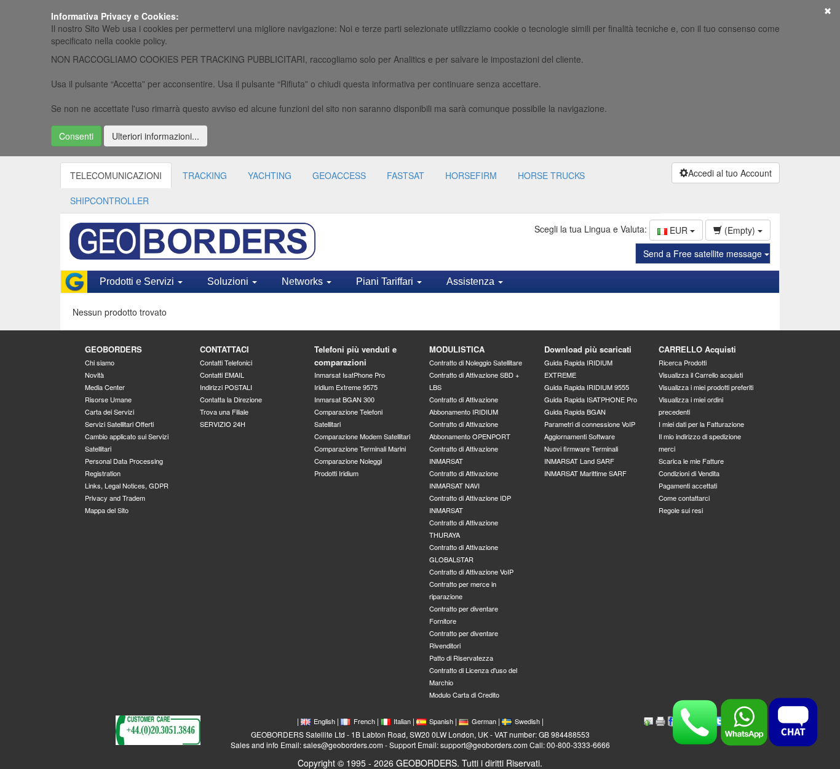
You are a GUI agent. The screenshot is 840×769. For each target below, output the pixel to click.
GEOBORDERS (113, 349)
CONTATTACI (224, 349)
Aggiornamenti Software (579, 436)
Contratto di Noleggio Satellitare (475, 362)
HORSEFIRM (471, 175)
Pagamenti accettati (688, 485)
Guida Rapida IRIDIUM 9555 (586, 387)
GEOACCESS (339, 175)
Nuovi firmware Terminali (581, 448)
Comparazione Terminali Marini (360, 448)
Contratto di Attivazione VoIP (471, 571)
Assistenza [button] (471, 281)
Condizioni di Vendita (689, 473)
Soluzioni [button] (229, 281)
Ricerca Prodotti (683, 362)
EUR (678, 230)
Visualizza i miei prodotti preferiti (706, 387)
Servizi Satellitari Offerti (119, 424)
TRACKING (205, 175)
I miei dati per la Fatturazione (701, 424)
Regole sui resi (681, 510)
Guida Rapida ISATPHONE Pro (590, 399)
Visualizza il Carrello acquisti (701, 375)
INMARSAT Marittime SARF (585, 473)
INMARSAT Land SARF (579, 461)
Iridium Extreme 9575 (346, 387)
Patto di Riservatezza (461, 658)
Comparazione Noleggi (348, 461)
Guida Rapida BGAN (575, 411)
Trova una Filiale (224, 411)
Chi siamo (99, 362)
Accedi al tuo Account (730, 173)
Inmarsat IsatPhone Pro (349, 375)
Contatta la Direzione (231, 399)
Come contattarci (684, 498)
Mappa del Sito (107, 510)
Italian (402, 721)
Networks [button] (303, 281)
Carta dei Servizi (109, 411)
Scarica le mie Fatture (691, 461)
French (364, 721)
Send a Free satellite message (703, 253)
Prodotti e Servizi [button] (138, 281)
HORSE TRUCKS (551, 175)
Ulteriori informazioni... (155, 136)
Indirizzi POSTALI (226, 387)
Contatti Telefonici (226, 362)
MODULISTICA (457, 349)
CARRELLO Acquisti (697, 349)
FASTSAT (405, 175)
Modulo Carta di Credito (464, 694)
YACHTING (269, 175)
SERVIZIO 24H (222, 424)
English (324, 721)
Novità (94, 375)
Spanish (441, 721)
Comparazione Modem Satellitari (362, 436)
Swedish (527, 721)
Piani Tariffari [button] (386, 281)
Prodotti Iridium (336, 473)
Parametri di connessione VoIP (589, 424)
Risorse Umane (108, 399)
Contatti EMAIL (222, 375)
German (484, 721)
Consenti (76, 136)
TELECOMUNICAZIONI (116, 175)
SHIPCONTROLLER (109, 200)
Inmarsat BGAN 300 (344, 399)
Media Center (105, 387)
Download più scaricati (588, 349)
